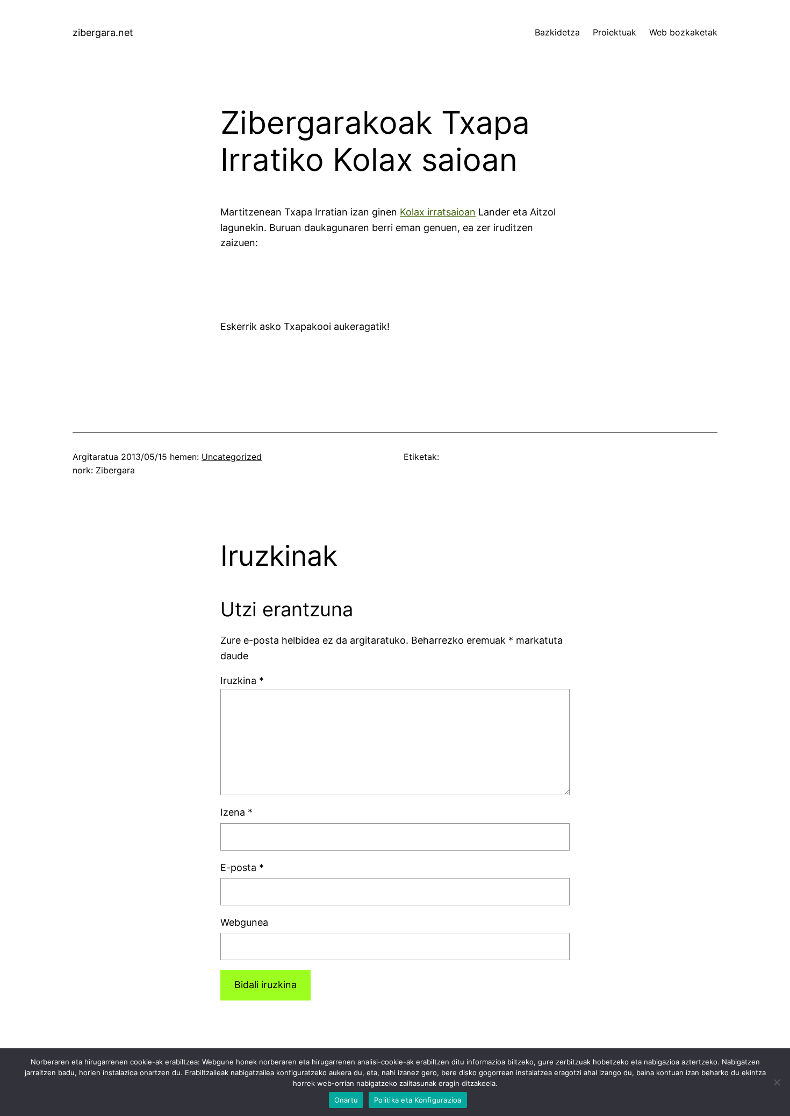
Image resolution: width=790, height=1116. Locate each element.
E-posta (242, 867)
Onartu (346, 1100)
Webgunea (244, 922)
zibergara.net (103, 32)
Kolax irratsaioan (438, 212)
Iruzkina (242, 680)
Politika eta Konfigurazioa (418, 1100)
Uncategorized (232, 456)
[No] (776, 1082)
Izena (236, 812)
